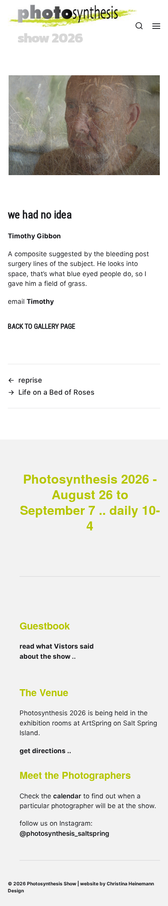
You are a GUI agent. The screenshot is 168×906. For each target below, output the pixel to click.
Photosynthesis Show (51, 883)
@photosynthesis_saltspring (64, 833)
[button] (139, 25)
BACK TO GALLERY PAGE (41, 326)
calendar (67, 796)
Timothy (40, 301)
